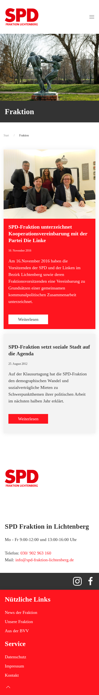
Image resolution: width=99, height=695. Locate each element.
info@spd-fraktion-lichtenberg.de (44, 559)
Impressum (14, 666)
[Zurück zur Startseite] (21, 17)
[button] (91, 17)
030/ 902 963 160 (35, 553)
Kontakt (12, 675)
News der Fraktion (21, 612)
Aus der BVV (17, 630)
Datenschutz (15, 656)
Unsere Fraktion (19, 621)
